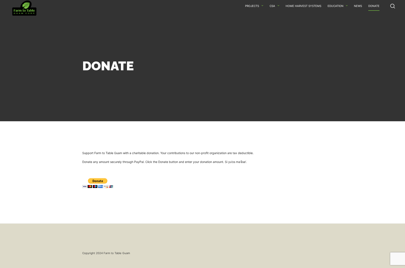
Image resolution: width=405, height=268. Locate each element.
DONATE (373, 6)
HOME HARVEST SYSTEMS (303, 6)
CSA (272, 6)
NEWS (358, 6)
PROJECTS (252, 6)
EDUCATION (335, 6)
